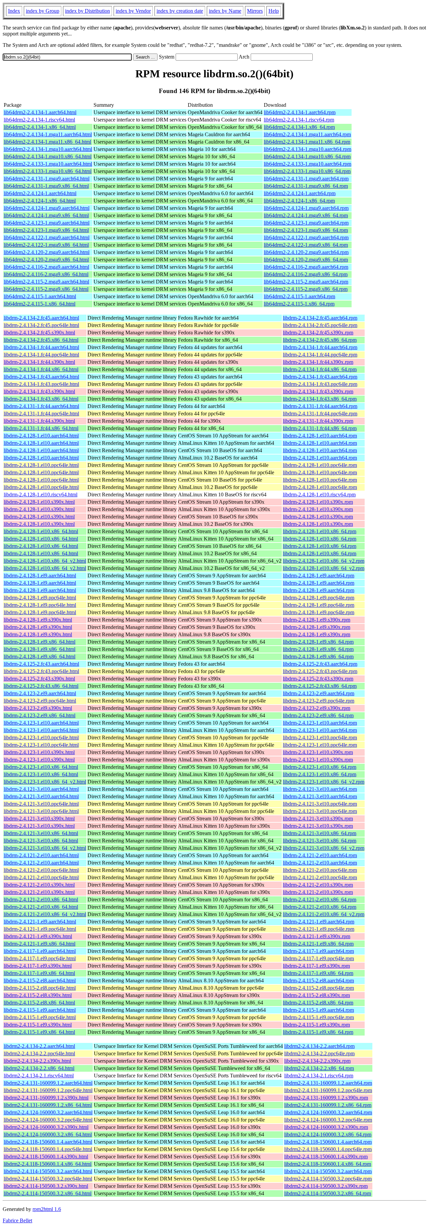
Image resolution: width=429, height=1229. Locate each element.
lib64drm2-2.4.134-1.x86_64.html (40, 127)
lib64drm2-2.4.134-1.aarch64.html (40, 112)
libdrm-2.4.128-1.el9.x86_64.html (39, 642)
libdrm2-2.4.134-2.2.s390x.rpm (317, 1061)
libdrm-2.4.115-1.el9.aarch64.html (40, 1010)
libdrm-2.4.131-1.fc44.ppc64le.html (41, 413)
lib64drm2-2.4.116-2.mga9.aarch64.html (46, 267)
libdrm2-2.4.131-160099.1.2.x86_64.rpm (327, 1105)
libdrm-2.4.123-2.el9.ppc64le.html (40, 701)
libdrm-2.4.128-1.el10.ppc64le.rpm (320, 465)
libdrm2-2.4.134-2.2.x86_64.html (39, 1068)
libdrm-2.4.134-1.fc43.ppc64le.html (41, 384)
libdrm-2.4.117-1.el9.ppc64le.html (40, 958)
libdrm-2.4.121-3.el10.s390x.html (39, 818)
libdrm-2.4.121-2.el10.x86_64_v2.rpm (323, 914)
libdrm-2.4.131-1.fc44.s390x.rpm (318, 421)
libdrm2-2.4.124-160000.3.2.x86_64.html (48, 1134)
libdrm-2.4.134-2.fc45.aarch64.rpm (320, 318)
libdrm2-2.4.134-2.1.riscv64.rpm (318, 1075)
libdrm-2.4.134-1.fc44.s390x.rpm (318, 362)
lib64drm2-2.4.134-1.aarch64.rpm (299, 112)
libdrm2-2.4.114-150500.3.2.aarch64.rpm (328, 1171)
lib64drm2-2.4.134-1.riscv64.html (39, 119)
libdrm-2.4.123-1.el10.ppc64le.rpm (320, 737)
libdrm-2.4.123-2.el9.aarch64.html (40, 693)
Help (273, 11)
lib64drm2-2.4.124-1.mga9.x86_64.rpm (306, 215)
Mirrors (255, 11)
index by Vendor (133, 11)
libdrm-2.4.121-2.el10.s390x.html (39, 885)
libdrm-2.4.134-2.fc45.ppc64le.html (41, 325)
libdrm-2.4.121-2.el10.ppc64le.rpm (320, 870)
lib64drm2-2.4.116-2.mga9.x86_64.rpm (306, 274)
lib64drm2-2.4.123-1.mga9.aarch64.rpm (306, 223)
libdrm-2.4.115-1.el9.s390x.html (38, 1025)
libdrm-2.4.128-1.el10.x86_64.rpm (319, 531)
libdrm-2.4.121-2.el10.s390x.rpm (318, 885)
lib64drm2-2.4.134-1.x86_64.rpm (299, 127)
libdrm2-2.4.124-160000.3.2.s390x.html (46, 1127)
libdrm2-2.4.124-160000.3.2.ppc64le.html (48, 1120)
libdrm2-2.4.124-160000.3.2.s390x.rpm (326, 1127)
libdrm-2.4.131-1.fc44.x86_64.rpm (320, 428)
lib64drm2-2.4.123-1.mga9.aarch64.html (46, 223)
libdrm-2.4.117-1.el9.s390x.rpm (316, 966)
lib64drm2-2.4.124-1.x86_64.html (40, 200)
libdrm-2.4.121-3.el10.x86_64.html (41, 833)
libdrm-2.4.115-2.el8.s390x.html (38, 995)
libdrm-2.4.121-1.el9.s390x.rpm (316, 936)
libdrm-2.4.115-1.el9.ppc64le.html (40, 1017)
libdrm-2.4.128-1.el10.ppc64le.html (41, 465)
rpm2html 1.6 (47, 1209)
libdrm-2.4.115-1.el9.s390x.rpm (316, 1025)
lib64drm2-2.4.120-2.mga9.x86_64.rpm (306, 259)
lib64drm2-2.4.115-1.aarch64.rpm (299, 296)
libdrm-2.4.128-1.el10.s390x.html (39, 502)
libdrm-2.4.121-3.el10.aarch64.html (41, 789)
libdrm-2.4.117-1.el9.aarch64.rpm (318, 951)
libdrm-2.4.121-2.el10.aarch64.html (41, 855)
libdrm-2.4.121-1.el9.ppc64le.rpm (318, 929)
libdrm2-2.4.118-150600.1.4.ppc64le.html (48, 1149)
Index (14, 11)
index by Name (225, 11)
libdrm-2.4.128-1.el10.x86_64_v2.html (45, 561)
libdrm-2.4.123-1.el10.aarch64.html (41, 723)
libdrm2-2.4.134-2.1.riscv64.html (39, 1075)
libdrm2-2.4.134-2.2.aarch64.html (39, 1046)
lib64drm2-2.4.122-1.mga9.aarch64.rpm (306, 237)
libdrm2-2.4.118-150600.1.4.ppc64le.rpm (328, 1149)
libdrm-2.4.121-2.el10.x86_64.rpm (319, 899)
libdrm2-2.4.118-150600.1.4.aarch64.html (48, 1142)
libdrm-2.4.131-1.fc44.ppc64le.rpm (320, 413)
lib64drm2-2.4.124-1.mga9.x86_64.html (46, 215)
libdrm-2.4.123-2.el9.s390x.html (38, 708)
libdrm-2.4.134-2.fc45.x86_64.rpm (320, 340)
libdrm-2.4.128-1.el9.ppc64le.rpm (318, 597)
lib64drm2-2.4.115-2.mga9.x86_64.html (46, 289)
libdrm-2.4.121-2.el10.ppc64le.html (41, 870)
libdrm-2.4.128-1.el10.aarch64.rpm (320, 435)
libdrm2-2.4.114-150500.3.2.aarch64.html (48, 1171)
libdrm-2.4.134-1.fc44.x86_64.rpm (320, 369)
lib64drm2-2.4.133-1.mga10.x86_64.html (47, 171)
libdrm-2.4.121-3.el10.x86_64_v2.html (45, 848)
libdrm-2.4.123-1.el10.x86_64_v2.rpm (323, 782)
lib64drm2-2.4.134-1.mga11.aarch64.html (48, 134)
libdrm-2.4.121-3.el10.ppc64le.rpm (320, 804)
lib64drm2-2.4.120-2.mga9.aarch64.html (46, 252)
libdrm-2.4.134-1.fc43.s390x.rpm (318, 391)
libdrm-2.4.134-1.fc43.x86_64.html (41, 399)
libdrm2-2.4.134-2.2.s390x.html (37, 1061)
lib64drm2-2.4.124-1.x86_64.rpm (299, 200)
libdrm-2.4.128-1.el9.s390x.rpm (316, 620)
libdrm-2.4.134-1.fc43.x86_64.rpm (320, 399)
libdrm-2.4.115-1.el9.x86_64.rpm (318, 1032)
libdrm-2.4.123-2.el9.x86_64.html (39, 715)
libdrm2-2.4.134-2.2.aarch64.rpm (319, 1046)
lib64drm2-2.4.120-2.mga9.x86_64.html (46, 259)
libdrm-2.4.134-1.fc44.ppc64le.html (41, 354)
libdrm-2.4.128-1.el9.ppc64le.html (40, 597)
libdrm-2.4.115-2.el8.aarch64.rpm (318, 980)
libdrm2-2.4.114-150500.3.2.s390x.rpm (326, 1186)
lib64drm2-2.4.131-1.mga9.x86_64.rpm (306, 186)
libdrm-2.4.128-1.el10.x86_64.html (41, 531)
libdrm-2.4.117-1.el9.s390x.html (38, 966)
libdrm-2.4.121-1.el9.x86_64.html (39, 944)
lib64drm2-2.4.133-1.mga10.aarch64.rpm (307, 164)
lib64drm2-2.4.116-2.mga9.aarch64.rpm (306, 267)
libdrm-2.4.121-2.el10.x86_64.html (41, 899)
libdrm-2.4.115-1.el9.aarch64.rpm (318, 1010)
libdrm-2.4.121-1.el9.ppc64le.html (40, 929)
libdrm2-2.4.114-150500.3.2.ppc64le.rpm (328, 1178)
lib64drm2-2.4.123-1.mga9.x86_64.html (46, 230)
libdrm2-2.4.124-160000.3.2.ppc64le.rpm (328, 1120)
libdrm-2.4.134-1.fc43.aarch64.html (41, 377)
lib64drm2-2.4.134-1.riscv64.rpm (299, 119)
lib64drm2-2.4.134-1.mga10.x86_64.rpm (307, 156)
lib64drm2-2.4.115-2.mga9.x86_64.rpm (306, 289)
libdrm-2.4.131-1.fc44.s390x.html (39, 421)
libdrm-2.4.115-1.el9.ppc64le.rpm (318, 1017)
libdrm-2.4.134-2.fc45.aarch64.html (41, 318)
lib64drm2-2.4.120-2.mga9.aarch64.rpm (306, 252)
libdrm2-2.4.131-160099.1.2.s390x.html (46, 1097)
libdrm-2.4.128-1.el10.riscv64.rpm (319, 494)
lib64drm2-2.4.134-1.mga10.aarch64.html (48, 149)
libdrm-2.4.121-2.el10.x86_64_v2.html (45, 914)
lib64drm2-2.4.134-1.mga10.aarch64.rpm (307, 149)
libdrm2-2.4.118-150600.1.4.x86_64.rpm (327, 1164)
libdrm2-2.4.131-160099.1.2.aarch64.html (48, 1083)
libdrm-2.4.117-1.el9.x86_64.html (39, 973)
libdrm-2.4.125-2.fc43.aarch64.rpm (320, 664)
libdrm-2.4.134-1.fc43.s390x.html (39, 391)
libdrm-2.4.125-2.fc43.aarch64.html (41, 664)
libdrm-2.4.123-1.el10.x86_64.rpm (319, 767)
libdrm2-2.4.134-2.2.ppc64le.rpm (319, 1053)
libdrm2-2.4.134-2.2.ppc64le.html (39, 1053)
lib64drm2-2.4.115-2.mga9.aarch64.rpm (306, 281)
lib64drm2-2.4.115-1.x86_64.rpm (299, 304)
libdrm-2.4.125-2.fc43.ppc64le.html (41, 671)
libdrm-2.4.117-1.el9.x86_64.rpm (318, 973)
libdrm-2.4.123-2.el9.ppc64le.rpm (318, 701)
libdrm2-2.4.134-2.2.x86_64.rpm (319, 1068)
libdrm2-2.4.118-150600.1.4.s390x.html (46, 1156)
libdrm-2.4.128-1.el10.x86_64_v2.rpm (323, 561)
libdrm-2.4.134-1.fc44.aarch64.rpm (320, 347)
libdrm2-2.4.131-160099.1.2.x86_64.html (48, 1105)
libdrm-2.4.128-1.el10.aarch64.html (41, 435)
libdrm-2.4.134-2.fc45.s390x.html (39, 332)
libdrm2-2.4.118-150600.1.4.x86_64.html (47, 1164)
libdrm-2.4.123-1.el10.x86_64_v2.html (45, 782)
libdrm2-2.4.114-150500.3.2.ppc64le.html (48, 1178)
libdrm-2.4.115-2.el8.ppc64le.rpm (318, 988)
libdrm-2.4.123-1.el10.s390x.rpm (318, 752)
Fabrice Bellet (17, 1220)
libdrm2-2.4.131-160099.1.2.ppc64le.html (48, 1090)
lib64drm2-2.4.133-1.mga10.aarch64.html (48, 164)
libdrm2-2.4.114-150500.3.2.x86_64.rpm (327, 1193)
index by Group (42, 11)
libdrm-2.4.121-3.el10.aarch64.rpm (320, 789)
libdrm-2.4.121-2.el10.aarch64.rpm (320, 855)
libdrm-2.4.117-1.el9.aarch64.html (40, 951)
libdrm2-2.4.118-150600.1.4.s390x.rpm (326, 1156)
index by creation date (180, 11)
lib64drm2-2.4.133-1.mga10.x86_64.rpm (307, 171)
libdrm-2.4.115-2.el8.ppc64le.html (40, 988)
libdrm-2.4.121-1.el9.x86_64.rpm (318, 944)
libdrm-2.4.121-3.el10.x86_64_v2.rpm (323, 848)
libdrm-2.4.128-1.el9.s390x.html (38, 620)
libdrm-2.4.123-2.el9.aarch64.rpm (318, 693)
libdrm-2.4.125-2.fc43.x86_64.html (41, 686)
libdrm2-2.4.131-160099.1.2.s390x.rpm (326, 1097)
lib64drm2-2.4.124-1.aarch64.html (40, 193)
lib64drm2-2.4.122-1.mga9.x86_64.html (46, 245)
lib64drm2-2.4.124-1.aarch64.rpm (299, 193)
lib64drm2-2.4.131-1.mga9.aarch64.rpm (306, 178)
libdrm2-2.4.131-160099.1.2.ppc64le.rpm (328, 1090)
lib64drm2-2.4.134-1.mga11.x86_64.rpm (307, 142)
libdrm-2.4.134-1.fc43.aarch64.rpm (320, 377)
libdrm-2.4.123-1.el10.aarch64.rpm (320, 723)
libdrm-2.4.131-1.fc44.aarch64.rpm (320, 406)
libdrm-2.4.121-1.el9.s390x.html (38, 936)
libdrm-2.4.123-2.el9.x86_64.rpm (318, 715)
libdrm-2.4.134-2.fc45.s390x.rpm (318, 332)
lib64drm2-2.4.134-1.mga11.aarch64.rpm (307, 134)
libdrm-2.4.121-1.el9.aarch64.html (40, 921)
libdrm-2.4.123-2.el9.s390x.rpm (316, 708)
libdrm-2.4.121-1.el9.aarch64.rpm (318, 921)
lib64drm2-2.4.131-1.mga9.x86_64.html (46, 186)
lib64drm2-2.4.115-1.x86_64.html (39, 304)
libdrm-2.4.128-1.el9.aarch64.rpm (318, 575)
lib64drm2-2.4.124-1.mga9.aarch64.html (46, 208)
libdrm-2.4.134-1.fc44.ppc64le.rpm (320, 354)
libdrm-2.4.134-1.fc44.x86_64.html (41, 369)
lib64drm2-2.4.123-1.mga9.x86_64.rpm (306, 230)
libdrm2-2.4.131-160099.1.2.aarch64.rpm (328, 1083)
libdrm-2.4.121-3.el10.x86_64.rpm (319, 833)
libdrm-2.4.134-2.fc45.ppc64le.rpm (320, 325)
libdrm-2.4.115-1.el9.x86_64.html (39, 1032)
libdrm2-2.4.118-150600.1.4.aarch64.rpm (328, 1142)
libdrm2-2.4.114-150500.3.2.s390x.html (46, 1186)
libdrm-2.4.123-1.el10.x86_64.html (41, 767)
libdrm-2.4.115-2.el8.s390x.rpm (316, 995)
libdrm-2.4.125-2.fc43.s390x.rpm (318, 678)
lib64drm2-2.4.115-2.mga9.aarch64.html (46, 281)
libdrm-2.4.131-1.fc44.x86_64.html (41, 428)
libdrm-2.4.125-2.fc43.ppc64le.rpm (320, 671)
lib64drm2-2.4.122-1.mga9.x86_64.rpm (306, 245)
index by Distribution (87, 11)
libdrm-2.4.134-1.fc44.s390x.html (39, 362)
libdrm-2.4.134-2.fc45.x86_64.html (41, 340)
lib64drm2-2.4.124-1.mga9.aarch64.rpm (306, 208)
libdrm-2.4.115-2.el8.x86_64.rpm (318, 1002)
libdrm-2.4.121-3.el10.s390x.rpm (318, 818)
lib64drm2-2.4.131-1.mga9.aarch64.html (46, 178)
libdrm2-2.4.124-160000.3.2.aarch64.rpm (328, 1112)
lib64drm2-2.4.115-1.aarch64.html (40, 296)
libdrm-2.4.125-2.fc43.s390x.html (39, 678)
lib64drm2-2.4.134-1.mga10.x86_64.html (47, 156)
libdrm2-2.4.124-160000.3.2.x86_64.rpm (327, 1134)
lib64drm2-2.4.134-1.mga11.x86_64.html (47, 142)
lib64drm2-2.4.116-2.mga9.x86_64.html (46, 274)
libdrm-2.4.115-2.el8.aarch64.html (40, 980)
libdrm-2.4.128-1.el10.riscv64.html (40, 494)
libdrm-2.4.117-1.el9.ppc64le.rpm (318, 958)
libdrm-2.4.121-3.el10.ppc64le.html (41, 804)
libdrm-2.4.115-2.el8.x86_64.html (39, 1002)
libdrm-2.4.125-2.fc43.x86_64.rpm (320, 686)
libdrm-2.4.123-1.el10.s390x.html (39, 752)
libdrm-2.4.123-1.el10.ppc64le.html (41, 737)
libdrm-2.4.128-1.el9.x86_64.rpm (318, 642)
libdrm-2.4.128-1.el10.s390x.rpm (318, 502)
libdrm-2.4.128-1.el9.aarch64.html (40, 575)
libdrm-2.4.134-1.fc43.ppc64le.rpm (320, 384)
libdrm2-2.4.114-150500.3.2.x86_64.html (47, 1193)
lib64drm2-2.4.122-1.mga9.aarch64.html (46, 237)
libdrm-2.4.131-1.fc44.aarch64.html (41, 406)
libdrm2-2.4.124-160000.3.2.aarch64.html (48, 1112)
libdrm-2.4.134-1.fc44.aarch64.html (41, 347)
